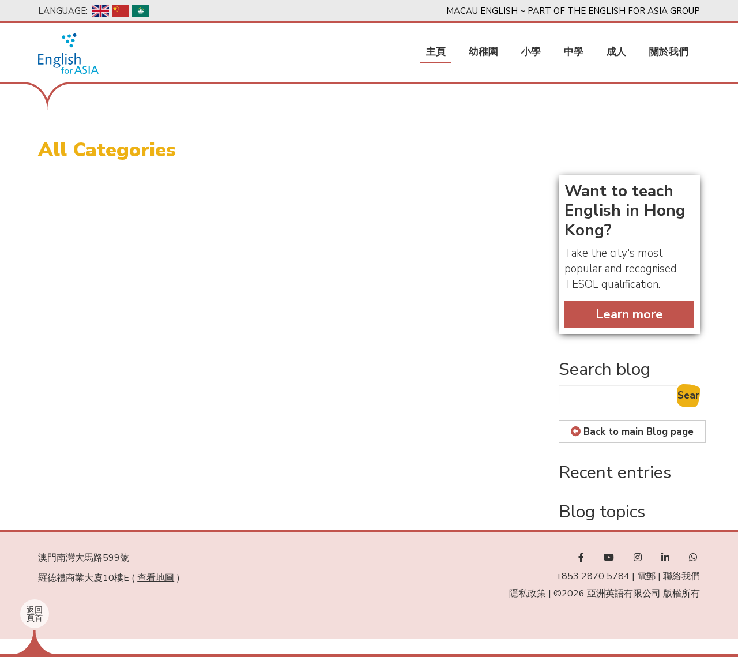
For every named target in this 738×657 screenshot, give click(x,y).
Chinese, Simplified (120, 11)
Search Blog (688, 395)
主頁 (436, 51)
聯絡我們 (681, 576)
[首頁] (68, 53)
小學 (531, 51)
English (100, 11)
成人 (616, 51)
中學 (573, 51)
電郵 (646, 576)
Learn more (629, 314)
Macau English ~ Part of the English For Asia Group (573, 11)
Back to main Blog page (638, 431)
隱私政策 (527, 593)
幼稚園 (483, 51)
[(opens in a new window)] (581, 557)
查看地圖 (155, 578)
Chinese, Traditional (140, 11)
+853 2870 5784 (593, 576)
